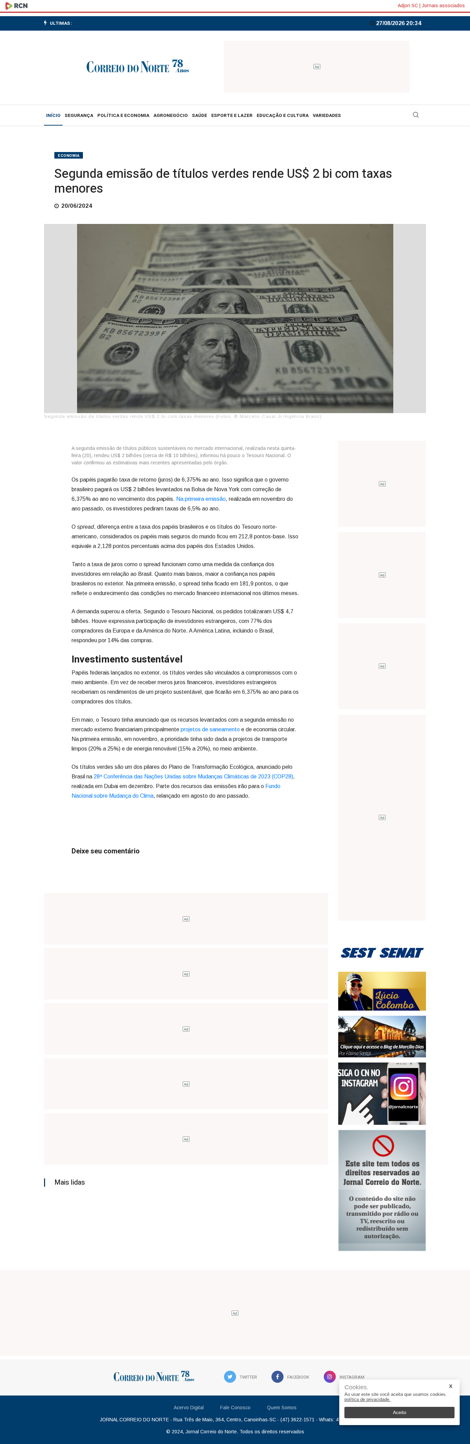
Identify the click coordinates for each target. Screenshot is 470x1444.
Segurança (79, 115)
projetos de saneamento (211, 729)
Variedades (327, 115)
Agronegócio (170, 115)
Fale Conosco (235, 1407)
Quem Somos (282, 1407)
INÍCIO (53, 115)
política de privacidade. (367, 1399)
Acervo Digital (189, 1407)
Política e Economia (123, 115)
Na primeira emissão (201, 499)
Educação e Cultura (283, 115)
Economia (68, 156)
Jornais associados (443, 5)
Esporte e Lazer (232, 115)
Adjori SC (408, 5)
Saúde (199, 115)
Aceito (399, 1412)
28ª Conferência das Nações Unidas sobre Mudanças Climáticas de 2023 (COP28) (193, 776)
